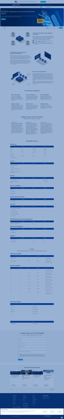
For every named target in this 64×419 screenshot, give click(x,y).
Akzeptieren (45, 411)
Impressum (2, 413)
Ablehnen (52, 411)
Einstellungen (6, 411)
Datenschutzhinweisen (11, 411)
